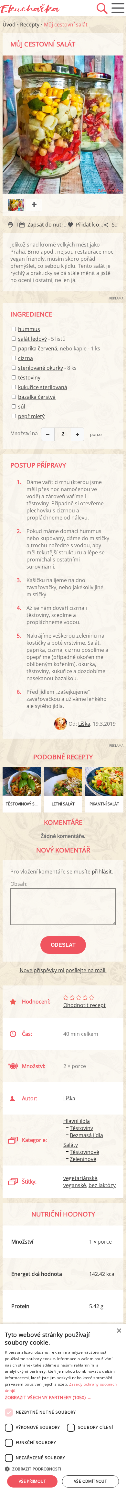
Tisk (20, 224)
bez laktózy (102, 1185)
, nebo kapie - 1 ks (59, 348)
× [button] (118, 1330)
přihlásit (102, 871)
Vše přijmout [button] (32, 1481)
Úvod (9, 24)
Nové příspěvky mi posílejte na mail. (63, 970)
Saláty (70, 1144)
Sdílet (118, 224)
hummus (29, 329)
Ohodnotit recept (84, 1005)
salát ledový (32, 338)
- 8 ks (47, 367)
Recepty (29, 24)
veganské (74, 1185)
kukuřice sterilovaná (42, 387)
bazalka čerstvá (37, 396)
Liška (84, 724)
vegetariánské (80, 1178)
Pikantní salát (104, 804)
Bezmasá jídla (86, 1135)
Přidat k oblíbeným (99, 224)
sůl (21, 406)
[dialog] (63, 1409)
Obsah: (18, 883)
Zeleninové (83, 1159)
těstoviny (29, 377)
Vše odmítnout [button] (90, 1481)
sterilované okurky (40, 367)
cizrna (25, 358)
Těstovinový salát (23, 804)
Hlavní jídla (76, 1121)
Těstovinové (84, 1152)
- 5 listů (42, 338)
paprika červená (37, 348)
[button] (63, 1397)
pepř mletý (31, 416)
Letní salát (63, 804)
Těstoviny (81, 1128)
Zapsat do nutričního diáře (59, 224)
